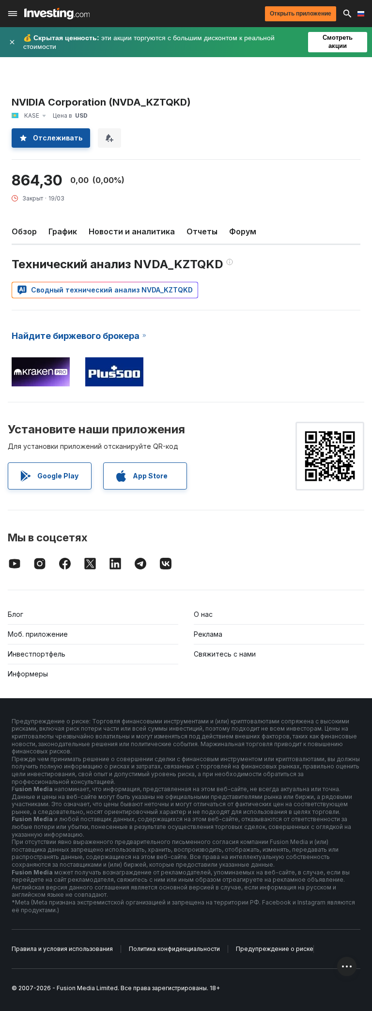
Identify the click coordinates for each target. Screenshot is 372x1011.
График (62, 231)
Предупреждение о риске (274, 948)
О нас (203, 614)
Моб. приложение (38, 634)
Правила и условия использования (62, 948)
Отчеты (201, 231)
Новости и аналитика (132, 231)
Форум (242, 231)
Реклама (208, 634)
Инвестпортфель (36, 654)
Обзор (24, 231)
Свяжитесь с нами (225, 654)
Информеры (28, 674)
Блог (15, 614)
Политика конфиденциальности (174, 948)
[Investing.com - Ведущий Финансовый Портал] (57, 13)
